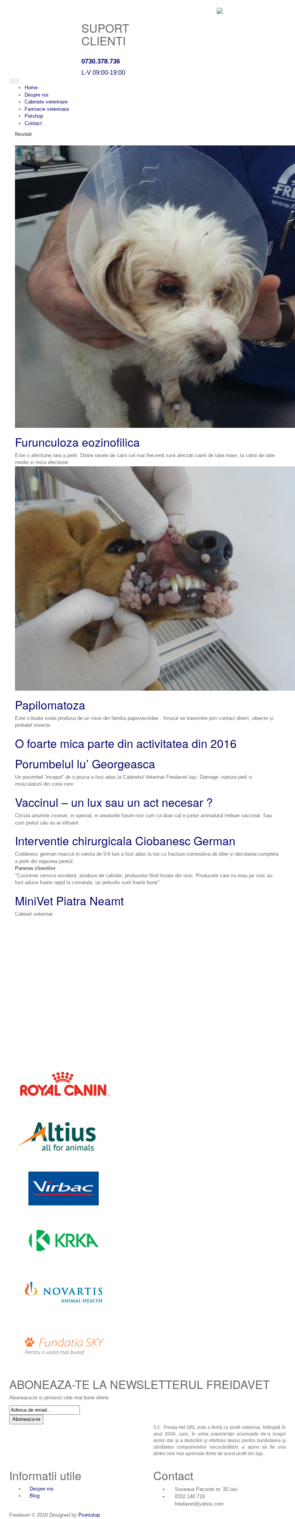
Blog (35, 1496)
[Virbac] (63, 1188)
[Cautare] (23, 80)
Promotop (89, 1515)
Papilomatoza (50, 704)
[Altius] (63, 1136)
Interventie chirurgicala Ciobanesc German (125, 840)
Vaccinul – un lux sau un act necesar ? (114, 802)
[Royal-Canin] (63, 1084)
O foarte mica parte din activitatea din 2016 (126, 743)
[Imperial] (63, 1344)
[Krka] (63, 1240)
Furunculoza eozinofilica (77, 442)
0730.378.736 (100, 61)
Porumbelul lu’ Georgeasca (85, 763)
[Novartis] (63, 1292)
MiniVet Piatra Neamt (69, 900)
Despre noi (41, 1489)
